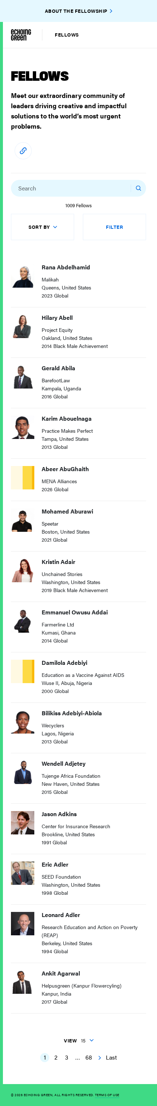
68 (88, 1057)
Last (111, 1057)
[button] (122, 188)
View (75, 1040)
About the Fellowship (76, 10)
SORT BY (39, 226)
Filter (114, 226)
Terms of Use (107, 1094)
